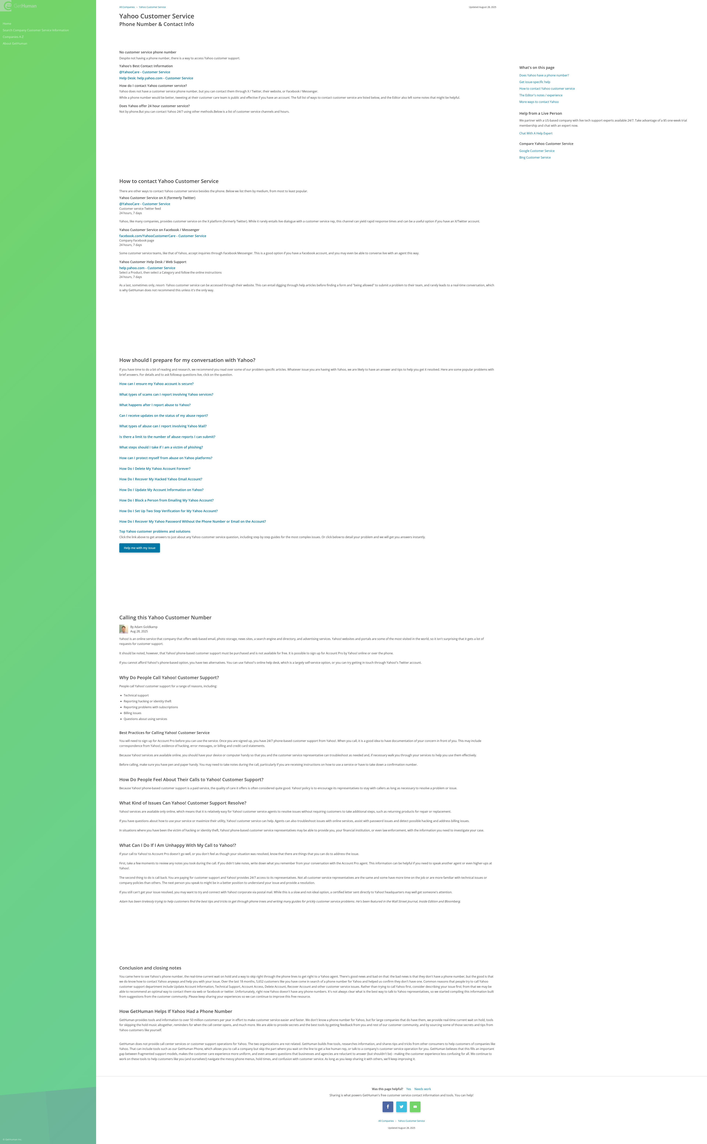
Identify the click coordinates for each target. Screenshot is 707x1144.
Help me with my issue (139, 548)
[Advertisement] (229, 145)
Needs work (422, 1089)
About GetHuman (15, 43)
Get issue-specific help (534, 82)
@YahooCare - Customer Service (144, 72)
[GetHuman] (18, 5)
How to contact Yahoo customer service (547, 89)
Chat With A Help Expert (536, 133)
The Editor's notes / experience (540, 95)
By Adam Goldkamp (144, 627)
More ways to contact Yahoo (539, 102)
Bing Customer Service (535, 157)
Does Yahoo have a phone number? (544, 75)
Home (7, 24)
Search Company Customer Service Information (36, 30)
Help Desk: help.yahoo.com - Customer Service (156, 78)
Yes (408, 1089)
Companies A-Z (13, 37)
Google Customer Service (537, 151)
